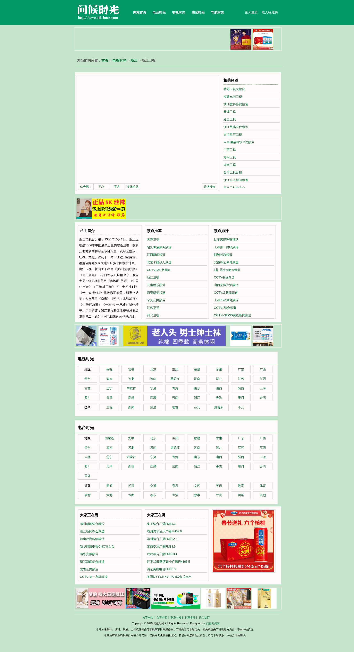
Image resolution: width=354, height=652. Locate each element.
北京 (153, 369)
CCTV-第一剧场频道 (94, 576)
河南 (153, 378)
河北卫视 (153, 315)
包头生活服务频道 (159, 247)
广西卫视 (230, 149)
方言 (219, 495)
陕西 (241, 388)
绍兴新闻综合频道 (92, 561)
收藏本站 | (191, 617)
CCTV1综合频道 (225, 307)
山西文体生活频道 (226, 285)
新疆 (131, 397)
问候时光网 (213, 623)
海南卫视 (230, 157)
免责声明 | (163, 617)
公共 (197, 407)
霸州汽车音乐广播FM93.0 (164, 531)
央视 (109, 369)
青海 (175, 388)
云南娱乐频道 (156, 285)
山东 (197, 388)
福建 (197, 369)
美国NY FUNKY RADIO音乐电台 (169, 576)
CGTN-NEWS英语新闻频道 (232, 315)
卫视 (109, 407)
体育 (263, 485)
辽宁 (109, 388)
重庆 (175, 369)
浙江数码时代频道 (236, 127)
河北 (131, 378)
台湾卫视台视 (233, 172)
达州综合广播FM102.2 (162, 539)
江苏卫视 (153, 307)
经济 (153, 407)
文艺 (197, 485)
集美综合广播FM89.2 (161, 523)
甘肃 (219, 369)
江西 (263, 378)
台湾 (263, 397)
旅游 (109, 495)
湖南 (197, 378)
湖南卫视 (230, 164)
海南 (109, 378)
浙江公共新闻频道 (236, 180)
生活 (175, 495)
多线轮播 (132, 186)
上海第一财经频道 (226, 247)
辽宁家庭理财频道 (226, 239)
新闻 (131, 407)
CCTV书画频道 (224, 277)
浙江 (133, 60)
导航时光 (217, 12)
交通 (153, 485)
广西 (263, 369)
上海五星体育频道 (226, 300)
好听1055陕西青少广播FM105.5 (168, 561)
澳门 (241, 397)
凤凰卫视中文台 (234, 187)
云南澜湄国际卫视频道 (239, 142)
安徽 (131, 369)
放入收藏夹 (270, 12)
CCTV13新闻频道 (226, 292)
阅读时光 (198, 12)
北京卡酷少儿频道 (159, 262)
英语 (219, 485)
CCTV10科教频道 (159, 270)
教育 (241, 485)
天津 (109, 397)
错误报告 (209, 186)
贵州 (87, 378)
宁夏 (153, 388)
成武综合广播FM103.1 (162, 554)
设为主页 (251, 12)
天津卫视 (230, 111)
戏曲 (131, 495)
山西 (219, 388)
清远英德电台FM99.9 (161, 569)
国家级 (109, 438)
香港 (219, 397)
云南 (175, 397)
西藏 (153, 397)
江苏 (241, 378)
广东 (241, 369)
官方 (117, 186)
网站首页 (139, 12)
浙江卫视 (153, 277)
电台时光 (159, 12)
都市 (175, 407)
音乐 (175, 485)
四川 (87, 397)
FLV (101, 186)
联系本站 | (177, 617)
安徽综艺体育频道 (226, 262)
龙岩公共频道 (89, 569)
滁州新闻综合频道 (92, 523)
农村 (87, 495)
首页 (104, 60)
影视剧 (219, 407)
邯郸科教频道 (223, 254)
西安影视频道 (156, 292)
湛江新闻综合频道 (92, 531)
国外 (87, 476)
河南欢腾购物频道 (92, 539)
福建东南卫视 (233, 96)
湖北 (219, 378)
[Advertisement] (150, 38)
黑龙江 (175, 378)
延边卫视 (230, 119)
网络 (241, 495)
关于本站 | (148, 617)
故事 (197, 495)
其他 (263, 495)
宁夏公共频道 (156, 300)
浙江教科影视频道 (236, 104)
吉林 (87, 388)
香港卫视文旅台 (234, 89)
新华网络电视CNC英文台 (97, 546)
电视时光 (178, 12)
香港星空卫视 (233, 134)
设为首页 (204, 617)
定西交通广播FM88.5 (161, 546)
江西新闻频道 (156, 254)
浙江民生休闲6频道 (227, 270)
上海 (263, 388)
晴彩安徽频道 (89, 554)
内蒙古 (131, 388)
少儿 (241, 407)
